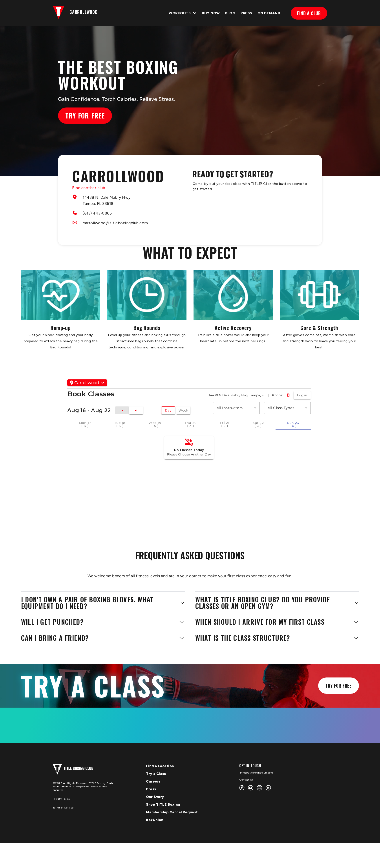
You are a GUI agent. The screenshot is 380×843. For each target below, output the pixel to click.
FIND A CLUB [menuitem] (309, 13)
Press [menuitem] (151, 789)
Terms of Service (63, 807)
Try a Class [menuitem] (156, 774)
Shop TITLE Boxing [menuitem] (163, 804)
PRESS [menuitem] (246, 13)
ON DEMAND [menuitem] (269, 13)
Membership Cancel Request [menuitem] (172, 812)
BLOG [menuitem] (230, 13)
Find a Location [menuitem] (160, 766)
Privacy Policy (61, 798)
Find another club (88, 187)
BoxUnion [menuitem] (154, 820)
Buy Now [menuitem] (211, 13)
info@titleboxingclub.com (256, 772)
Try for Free (85, 115)
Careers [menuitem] (153, 781)
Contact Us (246, 779)
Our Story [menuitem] (155, 797)
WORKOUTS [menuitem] (180, 13)
